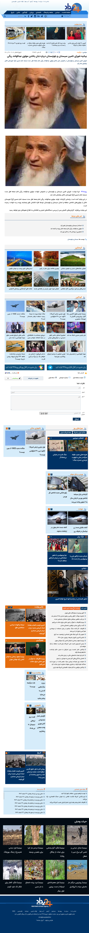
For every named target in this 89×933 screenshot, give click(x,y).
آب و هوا (26, 2)
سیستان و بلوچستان (73, 239)
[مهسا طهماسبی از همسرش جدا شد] (76, 346)
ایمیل (83, 392)
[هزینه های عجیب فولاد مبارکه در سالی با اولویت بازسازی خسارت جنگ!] (35, 33)
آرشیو (31, 2)
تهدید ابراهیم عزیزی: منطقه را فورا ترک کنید (73, 793)
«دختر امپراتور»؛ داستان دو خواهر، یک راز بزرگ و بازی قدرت (37, 356)
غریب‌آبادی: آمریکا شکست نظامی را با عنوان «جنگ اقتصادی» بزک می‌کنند (66, 797)
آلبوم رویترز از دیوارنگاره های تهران (74, 613)
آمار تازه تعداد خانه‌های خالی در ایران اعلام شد (71, 655)
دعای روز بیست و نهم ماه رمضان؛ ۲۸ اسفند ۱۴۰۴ (29, 797)
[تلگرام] (67, 367)
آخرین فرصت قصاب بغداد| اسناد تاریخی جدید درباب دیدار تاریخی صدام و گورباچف (36, 629)
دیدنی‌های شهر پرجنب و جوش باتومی (20, 268)
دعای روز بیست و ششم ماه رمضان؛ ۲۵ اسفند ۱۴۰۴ (29, 806)
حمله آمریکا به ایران (65, 432)
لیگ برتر (80, 536)
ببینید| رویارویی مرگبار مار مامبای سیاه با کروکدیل (77, 884)
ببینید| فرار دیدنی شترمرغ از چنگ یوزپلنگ (13, 850)
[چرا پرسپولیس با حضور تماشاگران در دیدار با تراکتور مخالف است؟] (57, 545)
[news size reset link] (56, 52)
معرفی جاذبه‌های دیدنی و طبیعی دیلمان (73, 268)
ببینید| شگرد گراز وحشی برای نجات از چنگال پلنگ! (55, 852)
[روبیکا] (25, 367)
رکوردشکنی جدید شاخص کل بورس (58, 494)
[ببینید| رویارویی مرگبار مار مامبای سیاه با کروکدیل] (77, 870)
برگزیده (79, 52)
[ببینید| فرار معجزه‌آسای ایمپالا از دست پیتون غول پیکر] (55, 870)
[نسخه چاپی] (47, 52)
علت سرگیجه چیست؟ (31, 685)
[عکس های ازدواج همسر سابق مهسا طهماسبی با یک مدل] (15, 327)
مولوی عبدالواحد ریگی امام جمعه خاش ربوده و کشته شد (66, 229)
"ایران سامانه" (40, 920)
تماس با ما (46, 2)
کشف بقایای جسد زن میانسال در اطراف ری (80, 529)
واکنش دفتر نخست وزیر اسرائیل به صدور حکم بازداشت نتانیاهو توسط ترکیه (68, 650)
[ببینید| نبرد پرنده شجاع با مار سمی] (33, 870)
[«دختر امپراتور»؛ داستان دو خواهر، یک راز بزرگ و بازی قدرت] (35, 346)
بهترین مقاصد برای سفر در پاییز (49, 268)
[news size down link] (53, 52)
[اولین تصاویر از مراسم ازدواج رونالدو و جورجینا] (55, 346)
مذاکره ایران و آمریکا (79, 432)
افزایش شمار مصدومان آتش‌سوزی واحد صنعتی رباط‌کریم (41, 724)
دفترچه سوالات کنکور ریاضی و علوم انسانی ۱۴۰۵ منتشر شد (67, 616)
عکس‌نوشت (39, 607)
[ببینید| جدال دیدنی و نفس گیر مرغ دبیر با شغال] (77, 835)
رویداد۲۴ (84, 191)
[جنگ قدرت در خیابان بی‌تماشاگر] (57, 445)
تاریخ (39, 752)
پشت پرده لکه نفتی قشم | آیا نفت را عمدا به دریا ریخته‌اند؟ (55, 44)
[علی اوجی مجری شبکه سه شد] (76, 327)
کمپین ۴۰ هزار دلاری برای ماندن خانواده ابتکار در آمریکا (77, 44)
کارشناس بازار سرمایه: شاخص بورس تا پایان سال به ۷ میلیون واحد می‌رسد (78, 498)
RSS (13, 911)
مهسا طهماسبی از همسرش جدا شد (76, 355)
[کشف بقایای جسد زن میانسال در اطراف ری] (78, 518)
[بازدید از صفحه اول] (85, 377)
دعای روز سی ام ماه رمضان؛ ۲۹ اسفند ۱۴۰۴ (31, 794)
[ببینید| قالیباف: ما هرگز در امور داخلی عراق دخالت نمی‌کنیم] (36, 648)
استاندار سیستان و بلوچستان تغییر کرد (71, 225)
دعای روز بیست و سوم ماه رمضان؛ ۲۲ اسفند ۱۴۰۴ (29, 812)
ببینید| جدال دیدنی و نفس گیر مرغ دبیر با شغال (79, 852)
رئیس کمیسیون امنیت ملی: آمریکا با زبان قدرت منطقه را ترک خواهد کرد (68, 645)
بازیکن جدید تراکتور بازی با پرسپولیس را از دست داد (78, 557)
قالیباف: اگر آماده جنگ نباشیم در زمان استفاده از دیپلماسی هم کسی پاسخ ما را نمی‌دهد (68, 629)
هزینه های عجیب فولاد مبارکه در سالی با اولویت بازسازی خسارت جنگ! (36, 45)
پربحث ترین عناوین (68, 608)
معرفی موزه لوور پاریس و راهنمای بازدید (46, 289)
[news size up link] (59, 52)
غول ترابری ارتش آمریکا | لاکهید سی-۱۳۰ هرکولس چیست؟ (57, 316)
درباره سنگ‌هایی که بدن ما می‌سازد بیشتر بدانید (41, 691)
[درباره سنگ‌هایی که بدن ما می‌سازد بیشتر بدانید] (41, 677)
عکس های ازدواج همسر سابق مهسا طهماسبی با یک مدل (15, 336)
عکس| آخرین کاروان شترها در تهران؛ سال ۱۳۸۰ (71, 637)
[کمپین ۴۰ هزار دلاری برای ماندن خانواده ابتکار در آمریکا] (76, 33)
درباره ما (40, 2)
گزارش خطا (81, 373)
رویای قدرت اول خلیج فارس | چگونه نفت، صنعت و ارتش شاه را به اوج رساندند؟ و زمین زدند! (35, 773)
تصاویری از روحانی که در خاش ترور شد (71, 232)
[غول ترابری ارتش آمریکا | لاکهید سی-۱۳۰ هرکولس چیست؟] (55, 306)
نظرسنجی (14, 2)
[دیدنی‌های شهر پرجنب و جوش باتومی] (19, 259)
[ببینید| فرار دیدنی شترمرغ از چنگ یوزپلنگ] (12, 835)
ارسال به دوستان (63, 378)
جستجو (54, 911)
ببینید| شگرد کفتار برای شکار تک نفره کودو (13, 884)
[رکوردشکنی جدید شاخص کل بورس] (57, 483)
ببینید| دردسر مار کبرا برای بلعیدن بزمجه (35, 850)
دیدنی (84, 568)
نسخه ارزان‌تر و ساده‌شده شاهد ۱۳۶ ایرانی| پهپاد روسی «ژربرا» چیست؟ (16, 356)
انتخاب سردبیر (78, 438)
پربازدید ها (77, 608)
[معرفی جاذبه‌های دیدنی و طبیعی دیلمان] (73, 259)
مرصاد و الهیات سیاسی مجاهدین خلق (17, 626)
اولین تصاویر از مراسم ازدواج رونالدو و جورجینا (56, 355)
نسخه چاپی (51, 378)
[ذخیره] (51, 52)
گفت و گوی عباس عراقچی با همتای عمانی (72, 625)
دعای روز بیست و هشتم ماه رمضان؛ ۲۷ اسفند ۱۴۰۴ (28, 800)
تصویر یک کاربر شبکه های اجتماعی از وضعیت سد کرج (69, 634)
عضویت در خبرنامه (33, 378)
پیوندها (36, 2)
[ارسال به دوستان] (49, 52)
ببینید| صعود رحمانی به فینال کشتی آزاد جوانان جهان (69, 641)
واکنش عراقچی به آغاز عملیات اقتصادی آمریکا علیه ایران (68, 667)
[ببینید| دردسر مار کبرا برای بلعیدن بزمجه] (33, 835)
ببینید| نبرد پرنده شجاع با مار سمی (34, 884)
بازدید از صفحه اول (78, 378)
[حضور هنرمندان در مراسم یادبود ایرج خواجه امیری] (67, 583)
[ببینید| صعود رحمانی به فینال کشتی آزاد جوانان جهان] (15, 647)
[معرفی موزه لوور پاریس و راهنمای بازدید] (46, 279)
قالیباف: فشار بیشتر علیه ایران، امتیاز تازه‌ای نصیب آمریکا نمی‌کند (67, 802)
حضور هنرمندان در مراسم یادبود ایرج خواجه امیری (71, 599)
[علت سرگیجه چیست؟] (31, 677)
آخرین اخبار (84, 608)
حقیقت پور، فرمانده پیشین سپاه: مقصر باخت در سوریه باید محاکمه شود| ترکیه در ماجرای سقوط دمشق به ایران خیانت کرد (68, 663)
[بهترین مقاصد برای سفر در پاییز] (46, 259)
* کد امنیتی (82, 413)
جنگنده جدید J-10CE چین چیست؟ (16, 315)
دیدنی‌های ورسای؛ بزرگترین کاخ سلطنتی (73, 289)
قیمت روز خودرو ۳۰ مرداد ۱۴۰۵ (16, 43)
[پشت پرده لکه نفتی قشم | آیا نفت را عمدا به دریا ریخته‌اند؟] (55, 33)
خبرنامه (26, 911)
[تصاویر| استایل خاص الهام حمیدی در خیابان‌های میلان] (55, 327)
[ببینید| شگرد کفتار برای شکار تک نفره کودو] (12, 870)
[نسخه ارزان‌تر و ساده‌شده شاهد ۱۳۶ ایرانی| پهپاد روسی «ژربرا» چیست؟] (15, 346)
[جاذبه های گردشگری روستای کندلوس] (19, 279)
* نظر (83, 397)
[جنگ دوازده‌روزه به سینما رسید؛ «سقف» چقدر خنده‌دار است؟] (35, 306)
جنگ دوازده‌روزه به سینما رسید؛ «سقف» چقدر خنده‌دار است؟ (36, 316)
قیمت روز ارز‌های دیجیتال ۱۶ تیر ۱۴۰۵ (31, 723)
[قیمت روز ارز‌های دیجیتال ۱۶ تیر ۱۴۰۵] (31, 711)
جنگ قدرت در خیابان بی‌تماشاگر (60, 456)
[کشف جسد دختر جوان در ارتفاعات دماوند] (57, 518)
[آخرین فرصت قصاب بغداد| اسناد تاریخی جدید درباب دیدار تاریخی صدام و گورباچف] (36, 615)
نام (83, 388)
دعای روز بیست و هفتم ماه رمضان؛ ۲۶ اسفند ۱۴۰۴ (29, 803)
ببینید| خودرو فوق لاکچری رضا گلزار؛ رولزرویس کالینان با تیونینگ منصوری (76, 316)
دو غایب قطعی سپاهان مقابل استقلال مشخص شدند (69, 619)
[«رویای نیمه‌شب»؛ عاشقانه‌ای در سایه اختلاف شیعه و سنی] (35, 327)
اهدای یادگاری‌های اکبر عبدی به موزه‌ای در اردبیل (70, 658)
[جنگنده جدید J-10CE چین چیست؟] (15, 306)
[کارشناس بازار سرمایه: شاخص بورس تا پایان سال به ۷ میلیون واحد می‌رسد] (78, 484)
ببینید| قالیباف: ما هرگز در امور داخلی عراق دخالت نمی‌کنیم (68, 622)
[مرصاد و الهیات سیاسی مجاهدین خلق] (15, 615)
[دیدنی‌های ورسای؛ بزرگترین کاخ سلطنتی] (73, 279)
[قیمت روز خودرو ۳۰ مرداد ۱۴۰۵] (15, 33)
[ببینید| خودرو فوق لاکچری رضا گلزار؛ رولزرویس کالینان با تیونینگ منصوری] (76, 306)
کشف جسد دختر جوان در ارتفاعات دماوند (59, 529)
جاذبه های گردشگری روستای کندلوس (20, 289)
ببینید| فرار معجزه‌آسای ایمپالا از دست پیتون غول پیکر (55, 887)
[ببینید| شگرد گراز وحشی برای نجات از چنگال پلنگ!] (55, 835)
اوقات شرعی (20, 2)
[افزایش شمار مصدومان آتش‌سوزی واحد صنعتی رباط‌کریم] (41, 710)
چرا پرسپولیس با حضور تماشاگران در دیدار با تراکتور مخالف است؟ (58, 558)
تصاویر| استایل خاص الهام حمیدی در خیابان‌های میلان (56, 336)
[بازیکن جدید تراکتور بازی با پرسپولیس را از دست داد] (78, 546)
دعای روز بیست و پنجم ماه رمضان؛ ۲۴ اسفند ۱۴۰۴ (29, 809)
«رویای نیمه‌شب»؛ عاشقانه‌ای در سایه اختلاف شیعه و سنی (36, 336)
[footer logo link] (42, 903)
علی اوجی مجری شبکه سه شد (76, 335)
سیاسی (85, 52)
